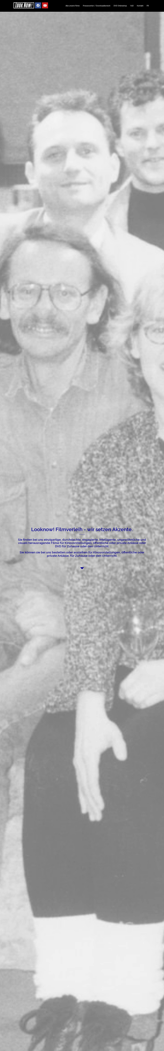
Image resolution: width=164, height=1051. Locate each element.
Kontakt (140, 6)
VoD (132, 6)
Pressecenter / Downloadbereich (96, 6)
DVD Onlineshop (120, 6)
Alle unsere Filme (73, 6)
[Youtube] (45, 5)
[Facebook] (38, 5)
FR (148, 6)
